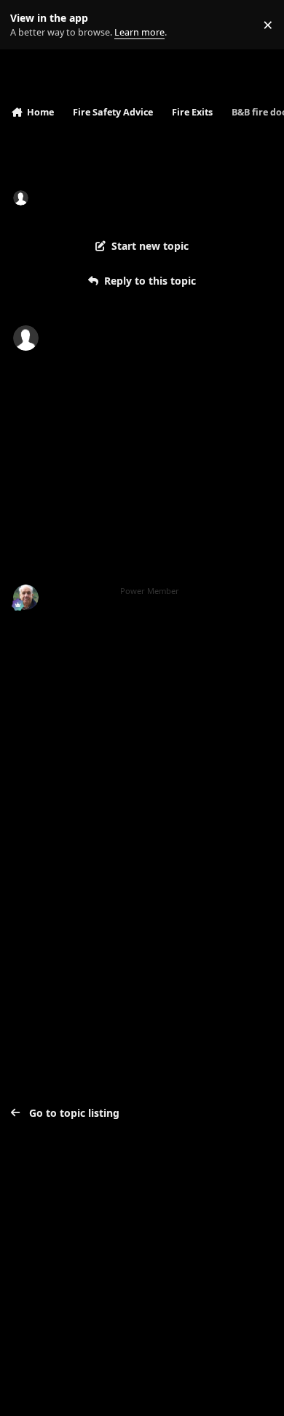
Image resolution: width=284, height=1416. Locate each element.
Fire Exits (163, 197)
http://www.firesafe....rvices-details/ (103, 730)
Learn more (28, 25)
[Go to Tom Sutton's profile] (26, 597)
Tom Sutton (78, 591)
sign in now (43, 864)
